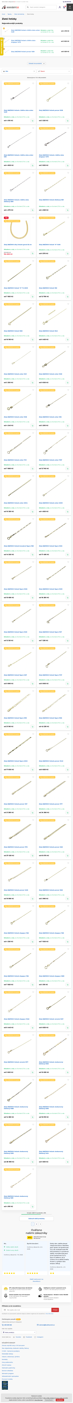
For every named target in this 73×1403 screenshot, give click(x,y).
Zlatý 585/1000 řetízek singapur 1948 (16, 1019)
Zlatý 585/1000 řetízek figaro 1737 (50, 675)
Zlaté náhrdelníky (19, 14)
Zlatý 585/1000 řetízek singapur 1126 (16, 933)
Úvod (3, 14)
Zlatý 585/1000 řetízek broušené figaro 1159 (19, 546)
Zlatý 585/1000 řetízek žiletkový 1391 (51, 200)
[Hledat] (28, 7)
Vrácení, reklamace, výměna (11, 1356)
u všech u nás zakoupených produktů (54, 1289)
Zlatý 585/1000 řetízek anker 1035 (15, 417)
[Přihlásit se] (60, 7)
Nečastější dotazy (7, 1354)
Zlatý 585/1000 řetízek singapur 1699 (51, 976)
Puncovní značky (7, 1379)
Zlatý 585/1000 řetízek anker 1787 (50, 460)
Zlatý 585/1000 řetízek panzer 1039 (23, 51)
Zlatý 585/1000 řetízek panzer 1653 (51, 890)
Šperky (10, 14)
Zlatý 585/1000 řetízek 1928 (13, 331)
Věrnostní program (8, 1373)
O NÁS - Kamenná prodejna (11, 1351)
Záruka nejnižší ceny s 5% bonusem (13, 1345)
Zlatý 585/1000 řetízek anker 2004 (16, 503)
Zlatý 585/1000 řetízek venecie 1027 (51, 1019)
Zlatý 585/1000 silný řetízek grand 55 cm (18, 244)
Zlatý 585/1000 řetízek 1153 (48, 288)
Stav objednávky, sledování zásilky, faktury (15, 1348)
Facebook (29, 1337)
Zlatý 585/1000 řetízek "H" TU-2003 (16, 288)
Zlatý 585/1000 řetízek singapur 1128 (51, 933)
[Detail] (32, 120)
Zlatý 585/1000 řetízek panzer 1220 (51, 847)
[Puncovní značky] (5, 1385)
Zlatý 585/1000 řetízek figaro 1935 (50, 718)
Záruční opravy (6, 1365)
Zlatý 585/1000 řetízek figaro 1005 (50, 546)
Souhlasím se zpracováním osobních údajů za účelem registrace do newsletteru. (27, 1313)
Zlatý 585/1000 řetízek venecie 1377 (16, 1062)
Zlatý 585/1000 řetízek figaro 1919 (15, 718)
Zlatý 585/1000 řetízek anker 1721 (15, 460)
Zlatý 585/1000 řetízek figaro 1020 (15, 632)
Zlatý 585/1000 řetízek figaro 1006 (15, 589)
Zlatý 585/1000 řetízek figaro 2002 (15, 761)
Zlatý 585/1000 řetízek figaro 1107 (50, 632)
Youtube (18, 1337)
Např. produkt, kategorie (37, 7)
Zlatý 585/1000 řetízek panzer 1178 (15, 847)
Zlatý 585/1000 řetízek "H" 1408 (49, 244)
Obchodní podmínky (8, 1368)
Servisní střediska (7, 1370)
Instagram (40, 1337)
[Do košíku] (32, 253)
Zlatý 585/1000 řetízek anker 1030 (50, 374)
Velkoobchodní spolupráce (10, 1376)
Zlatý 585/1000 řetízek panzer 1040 (51, 761)
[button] (70, 7)
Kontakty (5, 1359)
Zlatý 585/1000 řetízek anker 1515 (50, 417)
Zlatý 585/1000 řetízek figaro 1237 (15, 675)
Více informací (49, 1313)
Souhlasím (60, 1400)
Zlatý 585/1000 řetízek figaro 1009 (50, 589)
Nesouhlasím (49, 1400)
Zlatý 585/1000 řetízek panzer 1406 (16, 890)
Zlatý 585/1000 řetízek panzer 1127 (15, 804)
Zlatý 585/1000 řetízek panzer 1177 (51, 804)
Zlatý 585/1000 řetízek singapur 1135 (16, 976)
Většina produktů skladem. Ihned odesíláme (51, 1298)
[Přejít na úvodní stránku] (10, 7)
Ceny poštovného (7, 1362)
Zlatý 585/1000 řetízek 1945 (48, 331)
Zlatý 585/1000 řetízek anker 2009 (51, 503)
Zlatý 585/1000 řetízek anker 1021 (15, 374)
